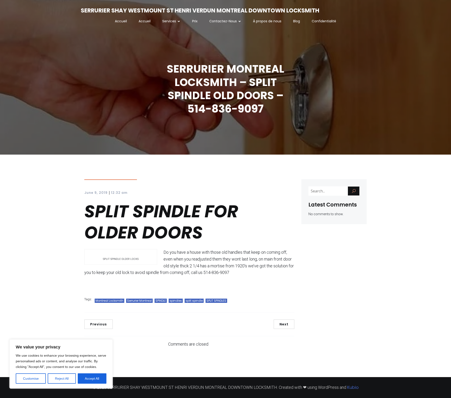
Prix (195, 21)
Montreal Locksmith (109, 301)
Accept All (92, 378)
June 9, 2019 (96, 192)
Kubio (353, 387)
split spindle (194, 301)
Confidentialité (324, 21)
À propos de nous (267, 21)
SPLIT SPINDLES (216, 301)
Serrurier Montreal (139, 301)
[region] (61, 364)
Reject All (62, 378)
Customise (31, 378)
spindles (176, 301)
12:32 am (119, 192)
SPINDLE (161, 301)
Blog (296, 21)
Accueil (121, 21)
